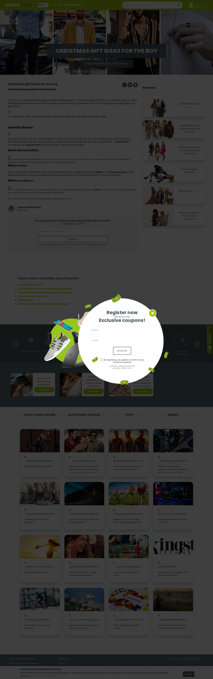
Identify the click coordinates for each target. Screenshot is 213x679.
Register (122, 350)
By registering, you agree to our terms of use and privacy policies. (124, 361)
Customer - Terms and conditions (122, 366)
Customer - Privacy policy (122, 368)
